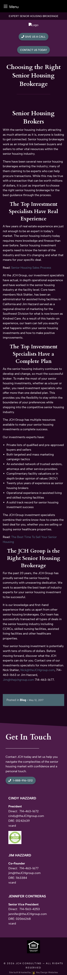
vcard (12, 825)
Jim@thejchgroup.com (18, 679)
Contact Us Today (33, 50)
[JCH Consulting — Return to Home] (33, 25)
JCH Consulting (29, 963)
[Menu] (5, 6)
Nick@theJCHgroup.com (37, 670)
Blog (23, 700)
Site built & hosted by (33, 972)
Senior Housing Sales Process (31, 267)
